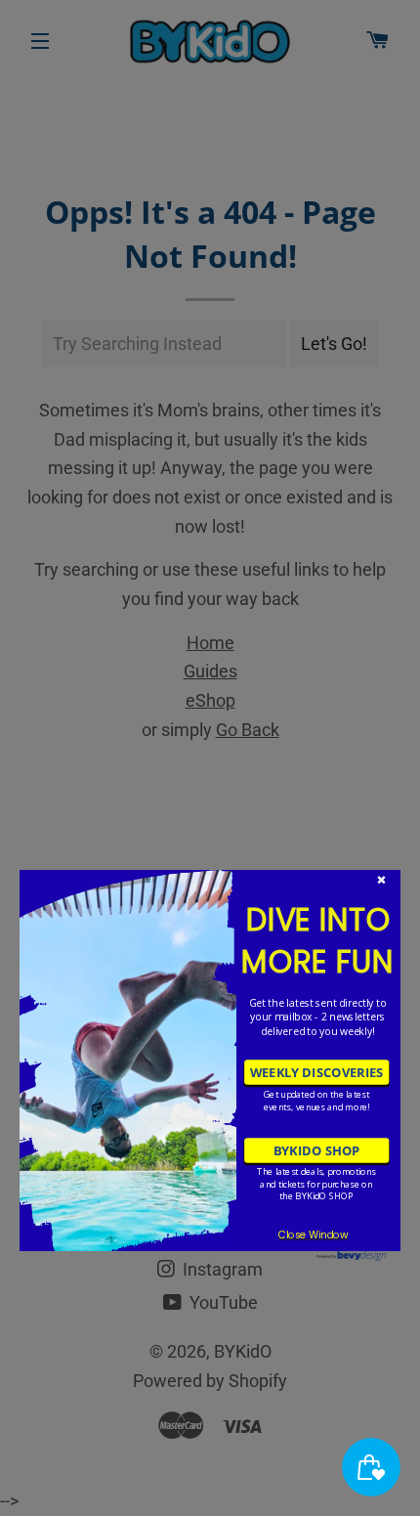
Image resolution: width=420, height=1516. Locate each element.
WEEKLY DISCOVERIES (316, 1072)
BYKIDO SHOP (316, 1150)
